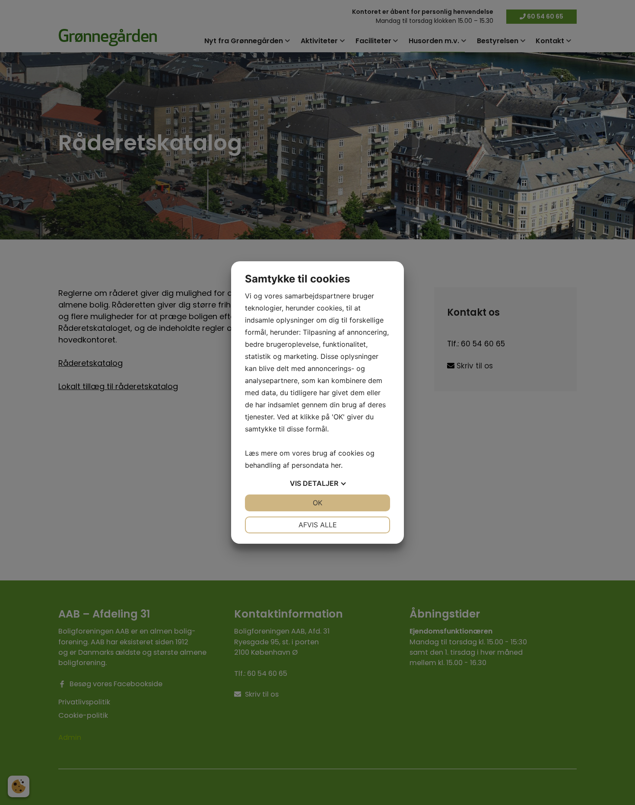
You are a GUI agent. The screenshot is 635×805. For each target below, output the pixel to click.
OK (317, 502)
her (336, 465)
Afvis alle (317, 524)
